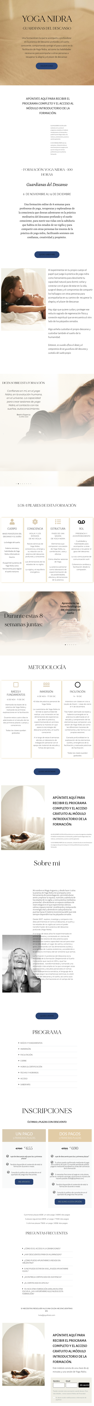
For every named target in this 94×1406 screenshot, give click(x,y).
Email (68, 1381)
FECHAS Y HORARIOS (29, 1073)
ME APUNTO (24, 1182)
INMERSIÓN (25, 1049)
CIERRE (23, 1061)
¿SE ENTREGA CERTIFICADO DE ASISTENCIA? (43, 1277)
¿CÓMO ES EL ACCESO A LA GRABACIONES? (42, 1249)
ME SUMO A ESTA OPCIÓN (70, 1202)
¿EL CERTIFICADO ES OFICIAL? (36, 1283)
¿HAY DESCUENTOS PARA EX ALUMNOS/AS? (43, 1254)
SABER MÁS (25, 1085)
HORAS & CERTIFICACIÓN (31, 1067)
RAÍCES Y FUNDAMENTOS (31, 1043)
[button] (3, 434)
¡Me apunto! (84, 1385)
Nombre (56, 1381)
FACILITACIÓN (26, 1055)
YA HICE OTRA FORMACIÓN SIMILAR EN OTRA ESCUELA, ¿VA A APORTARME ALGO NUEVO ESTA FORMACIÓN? (42, 1291)
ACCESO (23, 1079)
